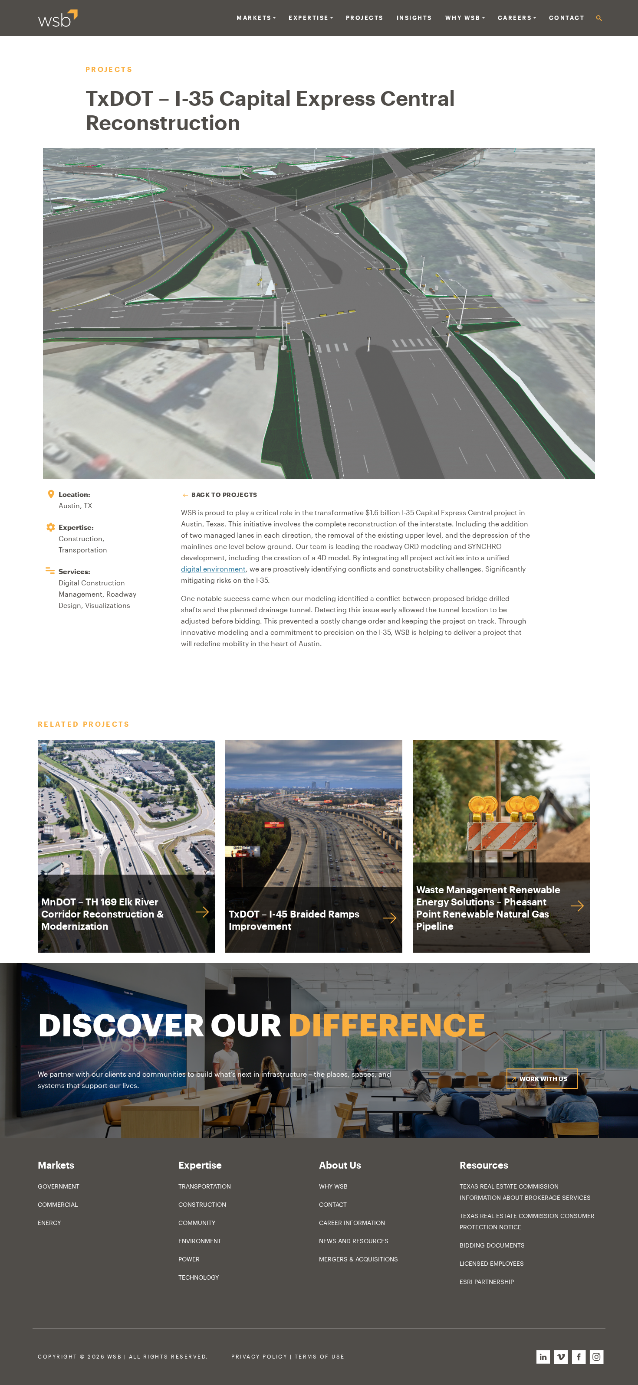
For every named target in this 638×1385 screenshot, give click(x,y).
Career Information (352, 1222)
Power (189, 1259)
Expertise (309, 17)
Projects (365, 17)
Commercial (58, 1204)
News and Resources (353, 1241)
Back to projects (224, 494)
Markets (254, 17)
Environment (199, 1241)
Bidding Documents (492, 1245)
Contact (567, 17)
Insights (414, 17)
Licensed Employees (492, 1263)
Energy (49, 1222)
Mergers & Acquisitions (358, 1259)
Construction (202, 1204)
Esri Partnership (487, 1281)
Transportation (204, 1186)
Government (58, 1186)
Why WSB (333, 1186)
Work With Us (543, 1078)
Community (196, 1222)
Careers (515, 17)
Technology (198, 1277)
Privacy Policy (259, 1356)
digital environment (213, 569)
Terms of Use (320, 1356)
